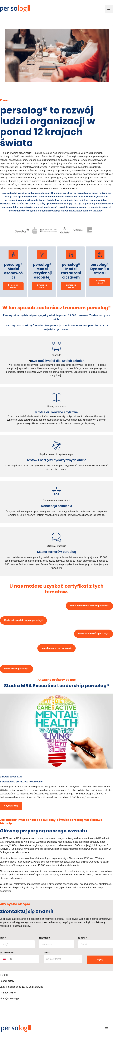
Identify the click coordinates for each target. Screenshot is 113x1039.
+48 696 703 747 (9, 992)
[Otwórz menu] (109, 9)
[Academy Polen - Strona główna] (15, 8)
